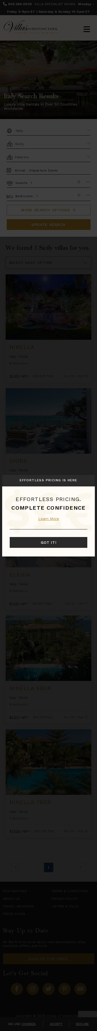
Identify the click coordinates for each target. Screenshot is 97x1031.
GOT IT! (49, 542)
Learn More (48, 518)
